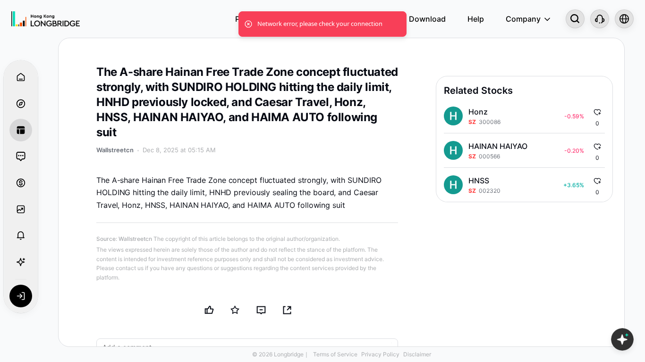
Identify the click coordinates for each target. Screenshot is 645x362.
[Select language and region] (624, 18)
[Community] (20, 156)
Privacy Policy (380, 354)
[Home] (45, 18)
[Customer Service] (599, 18)
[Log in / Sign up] (20, 296)
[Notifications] (20, 235)
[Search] (575, 18)
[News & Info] (20, 130)
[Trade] (20, 183)
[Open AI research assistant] (622, 339)
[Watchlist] (20, 209)
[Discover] (20, 103)
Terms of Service (335, 354)
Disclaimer (417, 354)
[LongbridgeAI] (20, 262)
